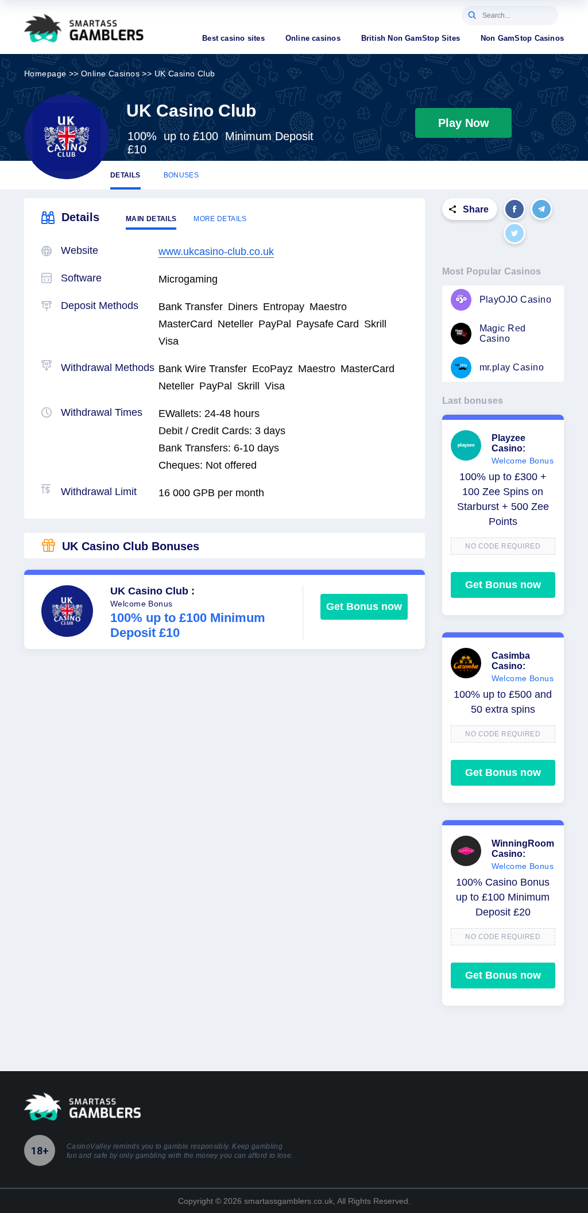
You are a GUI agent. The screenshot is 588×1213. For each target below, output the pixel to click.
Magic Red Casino (502, 333)
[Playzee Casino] (466, 445)
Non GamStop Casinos (522, 38)
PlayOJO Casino (515, 299)
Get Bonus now (364, 606)
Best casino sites (233, 38)
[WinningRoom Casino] (466, 851)
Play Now (463, 123)
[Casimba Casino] (466, 663)
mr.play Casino (511, 367)
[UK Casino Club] (66, 136)
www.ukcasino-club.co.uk (216, 251)
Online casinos (313, 38)
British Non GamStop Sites (410, 38)
